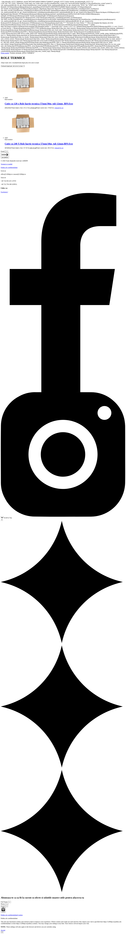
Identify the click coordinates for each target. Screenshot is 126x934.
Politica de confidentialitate (9, 167)
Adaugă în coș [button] (58, 108)
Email (3, 151)
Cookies (20, 915)
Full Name (4, 902)
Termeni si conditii (6, 164)
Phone (3, 904)
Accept (3, 930)
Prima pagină (5, 53)
